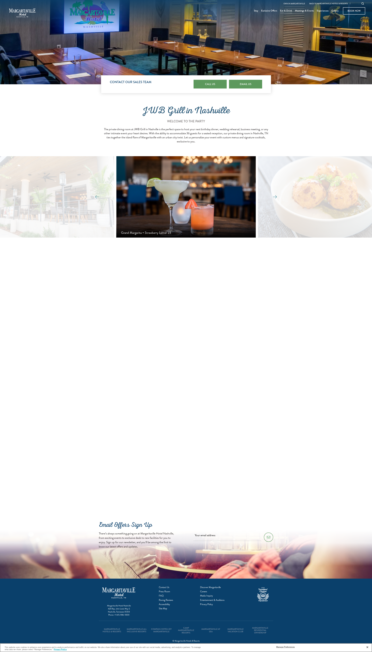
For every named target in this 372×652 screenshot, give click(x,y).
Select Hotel (133, 305)
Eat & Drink (286, 10)
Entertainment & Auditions (212, 600)
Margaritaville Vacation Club (235, 630)
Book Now (354, 10)
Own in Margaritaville (294, 4)
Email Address (134, 353)
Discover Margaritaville (210, 587)
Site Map (163, 608)
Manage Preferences (285, 647)
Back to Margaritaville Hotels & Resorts (328, 4)
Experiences (323, 10)
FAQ (161, 595)
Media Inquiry (206, 595)
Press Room (164, 591)
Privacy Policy (164, 482)
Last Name (132, 329)
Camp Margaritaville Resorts (186, 630)
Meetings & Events (304, 10)
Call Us (210, 84)
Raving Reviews (166, 600)
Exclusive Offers (269, 10)
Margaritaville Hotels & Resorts (112, 630)
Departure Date (134, 400)
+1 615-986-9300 (121, 614)
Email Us (245, 84)
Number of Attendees (138, 412)
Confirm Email (134, 364)
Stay (256, 10)
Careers (203, 591)
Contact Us (164, 587)
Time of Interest (135, 448)
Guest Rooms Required (139, 436)
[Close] (367, 647)
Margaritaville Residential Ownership (260, 630)
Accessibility (164, 604)
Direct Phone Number (138, 376)
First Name (132, 317)
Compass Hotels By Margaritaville (161, 630)
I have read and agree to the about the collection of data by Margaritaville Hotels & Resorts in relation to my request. (189, 482)
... (146, 392)
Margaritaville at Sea (210, 630)
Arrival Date (132, 388)
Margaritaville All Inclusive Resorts (137, 630)
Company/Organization (139, 341)
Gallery (335, 10)
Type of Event (134, 424)
